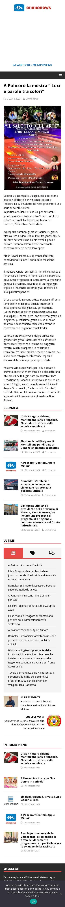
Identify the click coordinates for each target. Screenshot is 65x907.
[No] (60, 894)
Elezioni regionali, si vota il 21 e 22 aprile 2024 (41, 798)
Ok (33, 901)
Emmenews (32, 98)
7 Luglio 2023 (14, 98)
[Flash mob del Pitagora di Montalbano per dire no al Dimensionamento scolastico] (11, 448)
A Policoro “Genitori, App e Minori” (38, 464)
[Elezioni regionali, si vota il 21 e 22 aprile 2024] (11, 804)
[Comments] (51, 553)
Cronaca (11, 408)
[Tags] (32, 553)
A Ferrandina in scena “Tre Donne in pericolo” (38, 780)
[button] (60, 75)
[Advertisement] (32, 35)
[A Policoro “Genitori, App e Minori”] (11, 470)
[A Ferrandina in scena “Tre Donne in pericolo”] (11, 785)
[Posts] (13, 553)
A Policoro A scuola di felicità (25, 565)
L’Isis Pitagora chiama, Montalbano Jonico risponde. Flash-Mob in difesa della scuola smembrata (39, 421)
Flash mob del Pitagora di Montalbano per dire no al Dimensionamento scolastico (40, 445)
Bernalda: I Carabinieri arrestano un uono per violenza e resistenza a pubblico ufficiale (36, 486)
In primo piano (15, 745)
